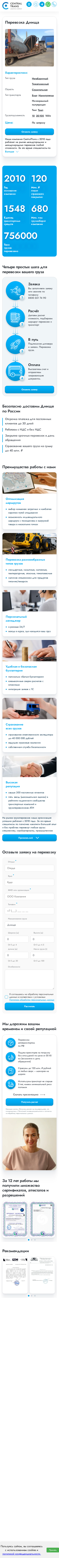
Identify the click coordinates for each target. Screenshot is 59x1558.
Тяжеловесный (40, 84)
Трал (40, 110)
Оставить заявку (29, 131)
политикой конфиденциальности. (21, 1554)
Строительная (40, 90)
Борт (34, 95)
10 (33, 116)
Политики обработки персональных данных (31, 999)
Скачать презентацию (26, 1094)
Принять (53, 1550)
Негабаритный (40, 78)
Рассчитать (29, 1006)
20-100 (40, 116)
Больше (9, 151)
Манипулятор (46, 95)
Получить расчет (29, 1102)
